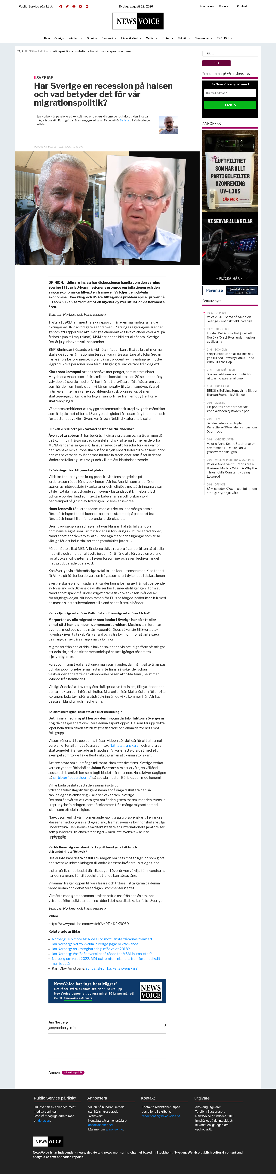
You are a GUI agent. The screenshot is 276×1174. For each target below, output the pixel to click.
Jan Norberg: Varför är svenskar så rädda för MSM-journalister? (102, 954)
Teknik (182, 38)
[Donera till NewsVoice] (107, 991)
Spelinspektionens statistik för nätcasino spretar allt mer (91, 51)
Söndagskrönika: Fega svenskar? (111, 968)
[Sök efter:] (230, 53)
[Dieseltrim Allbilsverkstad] (230, 248)
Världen (73, 38)
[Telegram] (87, 6)
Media (150, 38)
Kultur (166, 38)
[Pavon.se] (230, 290)
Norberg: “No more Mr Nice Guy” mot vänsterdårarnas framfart (102, 939)
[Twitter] (67, 6)
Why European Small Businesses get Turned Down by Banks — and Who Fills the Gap (230, 358)
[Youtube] (74, 6)
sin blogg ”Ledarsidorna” (72, 778)
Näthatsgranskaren (124, 745)
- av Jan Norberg (73, 146)
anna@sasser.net (100, 1125)
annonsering (114, 1129)
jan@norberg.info (62, 1028)
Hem (47, 38)
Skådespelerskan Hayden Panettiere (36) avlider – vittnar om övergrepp (232, 427)
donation (44, 1120)
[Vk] (80, 6)
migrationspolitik (73, 1072)
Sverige (59, 38)
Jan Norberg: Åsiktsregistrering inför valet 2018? (91, 949)
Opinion (92, 38)
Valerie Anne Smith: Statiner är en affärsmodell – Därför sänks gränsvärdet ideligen (231, 448)
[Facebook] (60, 6)
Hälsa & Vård (129, 38)
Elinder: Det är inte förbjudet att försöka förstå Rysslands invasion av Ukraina (231, 337)
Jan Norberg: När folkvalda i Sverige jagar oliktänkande (95, 944)
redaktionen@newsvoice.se (161, 1116)
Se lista (124, 120)
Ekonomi (107, 38)
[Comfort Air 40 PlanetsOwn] (230, 171)
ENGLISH (222, 38)
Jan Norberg (58, 1022)
